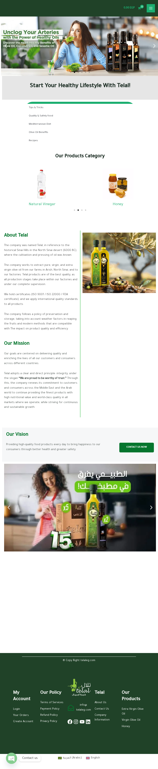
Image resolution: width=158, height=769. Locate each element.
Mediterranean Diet (40, 124)
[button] (5, 45)
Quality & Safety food (41, 116)
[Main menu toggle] (151, 8)
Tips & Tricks (36, 107)
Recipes (33, 141)
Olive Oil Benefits (38, 132)
